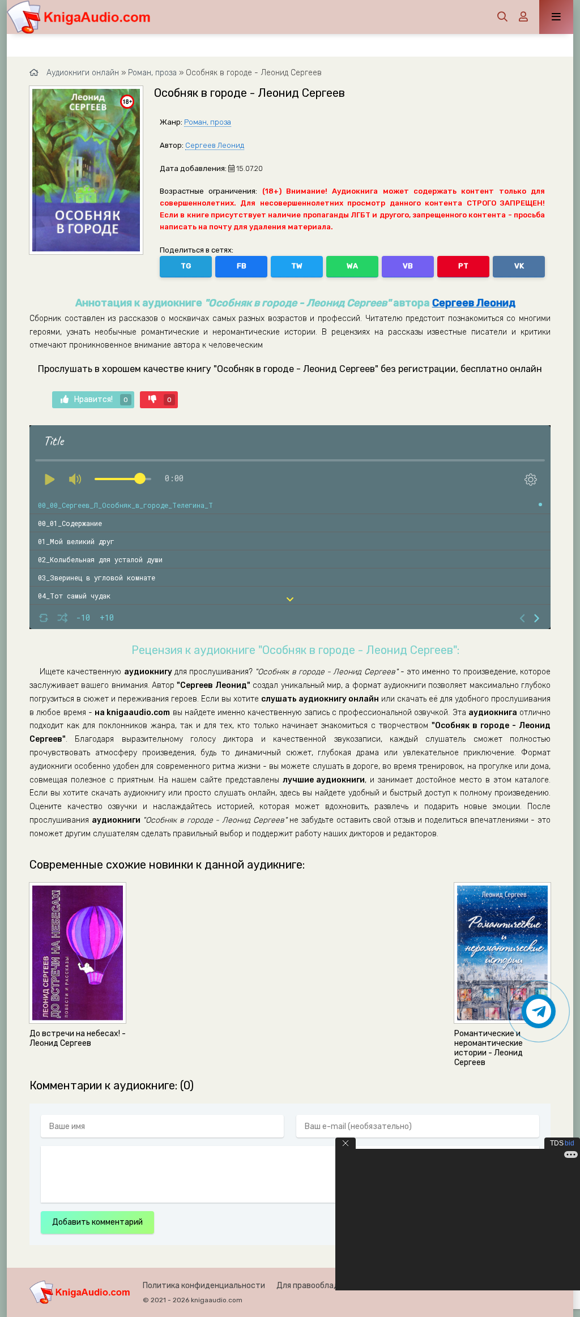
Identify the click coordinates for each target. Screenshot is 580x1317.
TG (186, 266)
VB (408, 266)
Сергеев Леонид (214, 145)
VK (519, 266)
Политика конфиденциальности (204, 1285)
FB (241, 266)
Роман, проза (207, 122)
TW (296, 266)
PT (463, 266)
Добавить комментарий (97, 1222)
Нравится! (101, 399)
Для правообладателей (321, 1285)
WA (352, 266)
